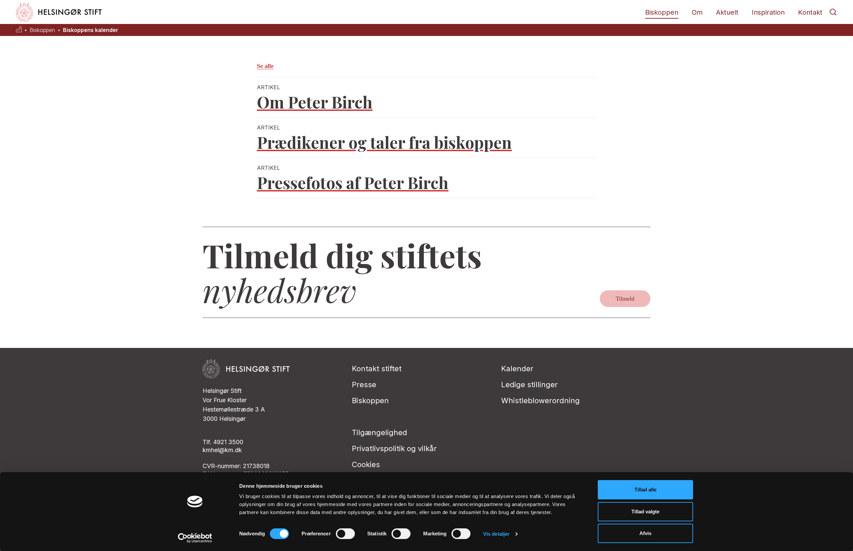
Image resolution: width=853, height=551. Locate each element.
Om (697, 12)
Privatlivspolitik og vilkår (394, 448)
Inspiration (768, 12)
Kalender (517, 369)
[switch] (345, 533)
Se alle (265, 66)
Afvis (645, 533)
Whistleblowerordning (540, 401)
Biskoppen (661, 12)
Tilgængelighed (379, 432)
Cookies (366, 464)
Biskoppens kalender (90, 30)
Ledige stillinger (529, 385)
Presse (364, 385)
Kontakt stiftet (377, 369)
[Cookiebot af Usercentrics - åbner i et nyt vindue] (195, 538)
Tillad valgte (645, 511)
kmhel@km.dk (222, 449)
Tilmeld (625, 298)
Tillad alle (645, 489)
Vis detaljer (496, 534)
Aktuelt (727, 12)
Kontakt (810, 12)
